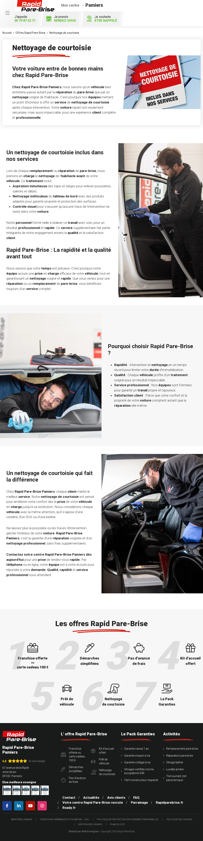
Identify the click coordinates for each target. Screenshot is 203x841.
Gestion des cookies (90, 824)
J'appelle (24, 18)
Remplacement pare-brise (182, 748)
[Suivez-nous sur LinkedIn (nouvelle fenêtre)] (19, 805)
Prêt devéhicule (104, 761)
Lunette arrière (175, 769)
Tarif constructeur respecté (141, 780)
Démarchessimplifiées (76, 769)
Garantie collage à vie (137, 762)
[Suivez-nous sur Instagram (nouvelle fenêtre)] (42, 805)
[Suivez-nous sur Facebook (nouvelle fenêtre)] (7, 805)
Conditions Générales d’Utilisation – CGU (64, 819)
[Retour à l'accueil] (19, 736)
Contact (68, 797)
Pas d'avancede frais (77, 780)
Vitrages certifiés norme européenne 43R (139, 771)
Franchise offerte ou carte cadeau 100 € (77, 754)
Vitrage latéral (174, 762)
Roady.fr (69, 808)
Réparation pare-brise (179, 755)
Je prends (65, 18)
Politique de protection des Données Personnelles (127, 819)
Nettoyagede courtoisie (107, 772)
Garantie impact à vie (137, 755)
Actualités (91, 797)
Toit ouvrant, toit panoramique (176, 778)
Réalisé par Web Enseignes (84, 831)
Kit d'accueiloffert (106, 750)
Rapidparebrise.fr (169, 802)
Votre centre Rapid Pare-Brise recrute (92, 802)
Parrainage (139, 802)
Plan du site (117, 824)
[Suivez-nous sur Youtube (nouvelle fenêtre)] (31, 805)
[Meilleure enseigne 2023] (44, 790)
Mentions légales (21, 819)
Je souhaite (106, 18)
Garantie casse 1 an (136, 748)
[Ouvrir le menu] (7, 13)
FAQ (136, 797)
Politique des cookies (179, 819)
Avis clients (116, 797)
